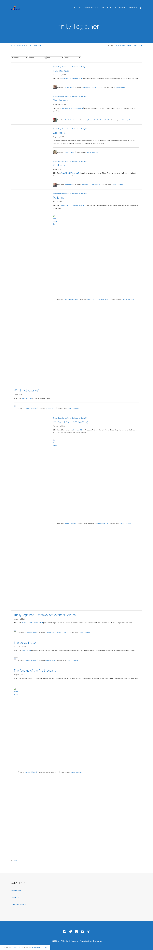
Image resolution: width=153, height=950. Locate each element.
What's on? (21, 45)
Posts (110, 45)
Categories (119, 45)
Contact (133, 8)
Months (137, 45)
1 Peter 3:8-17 (78, 108)
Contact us (15, 897)
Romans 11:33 (27, 623)
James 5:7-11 (65, 205)
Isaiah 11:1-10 (77, 78)
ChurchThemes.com (95, 941)
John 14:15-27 (27, 398)
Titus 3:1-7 (75, 173)
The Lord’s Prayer (25, 642)
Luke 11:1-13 (26, 650)
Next (16, 860)
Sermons (123, 8)
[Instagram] (82, 931)
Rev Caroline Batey (71, 299)
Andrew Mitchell (70, 523)
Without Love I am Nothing (70, 422)
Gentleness (60, 100)
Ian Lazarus (69, 87)
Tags (129, 45)
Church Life (88, 8)
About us (77, 8)
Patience (58, 197)
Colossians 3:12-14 (77, 205)
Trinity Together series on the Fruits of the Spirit (70, 67)
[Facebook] (64, 931)
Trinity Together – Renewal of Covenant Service (45, 615)
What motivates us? (27, 390)
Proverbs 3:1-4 (78, 430)
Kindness (59, 165)
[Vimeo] (76, 931)
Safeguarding (16, 890)
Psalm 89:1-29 (66, 78)
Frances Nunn (69, 152)
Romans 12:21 (38, 623)
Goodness (59, 132)
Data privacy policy (18, 904)
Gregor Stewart (31, 408)
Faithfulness (61, 70)
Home (13, 45)
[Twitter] (70, 931)
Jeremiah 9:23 (66, 173)
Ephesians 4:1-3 (66, 108)
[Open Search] (141, 8)
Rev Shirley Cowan (71, 120)
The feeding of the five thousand (35, 670)
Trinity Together (34, 45)
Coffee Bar (100, 8)
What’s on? (112, 8)
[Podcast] (88, 931)
